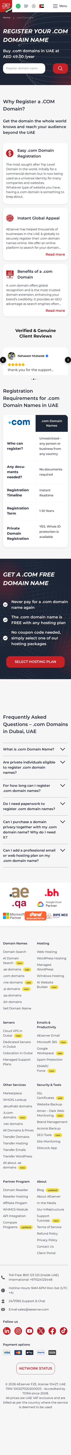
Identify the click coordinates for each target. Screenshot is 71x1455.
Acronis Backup (49, 1128)
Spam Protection (50, 1059)
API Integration (14, 1216)
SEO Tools (44, 1135)
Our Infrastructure (50, 1209)
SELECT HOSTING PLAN (35, 662)
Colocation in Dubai (18, 1053)
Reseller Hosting (15, 1196)
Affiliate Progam (15, 1203)
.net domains (13, 1124)
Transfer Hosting (15, 1143)
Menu (63, 6)
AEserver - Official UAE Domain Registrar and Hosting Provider (6, 6)
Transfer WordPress (17, 1156)
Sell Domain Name (17, 1008)
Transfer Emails (14, 1150)
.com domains (13, 976)
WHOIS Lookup (15, 1100)
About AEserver (49, 1196)
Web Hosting (47, 952)
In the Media (46, 1203)
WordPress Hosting (51, 958)
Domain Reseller (15, 1190)
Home (6, 17)
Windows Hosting (50, 976)
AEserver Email (48, 1035)
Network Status (35, 1368)
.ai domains (11, 989)
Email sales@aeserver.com (29, 1309)
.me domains (13, 982)
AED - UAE (41, 6)
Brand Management (52, 1122)
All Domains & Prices (18, 1130)
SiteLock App (47, 1148)
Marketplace (12, 1093)
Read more (55, 254)
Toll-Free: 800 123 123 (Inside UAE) (34, 1275)
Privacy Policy (47, 1240)
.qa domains (12, 995)
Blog (40, 1190)
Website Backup (49, 1104)
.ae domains (12, 969)
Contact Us (45, 1246)
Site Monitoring (48, 1141)
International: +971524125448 (30, 1279)
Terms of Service (49, 1227)
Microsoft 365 (47, 1042)
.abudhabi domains (17, 1106)
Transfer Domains (16, 1137)
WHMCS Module (15, 1209)
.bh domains (12, 1002)
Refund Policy (47, 1233)
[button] (3, 360)
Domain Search (14, 952)
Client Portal (46, 1253)
